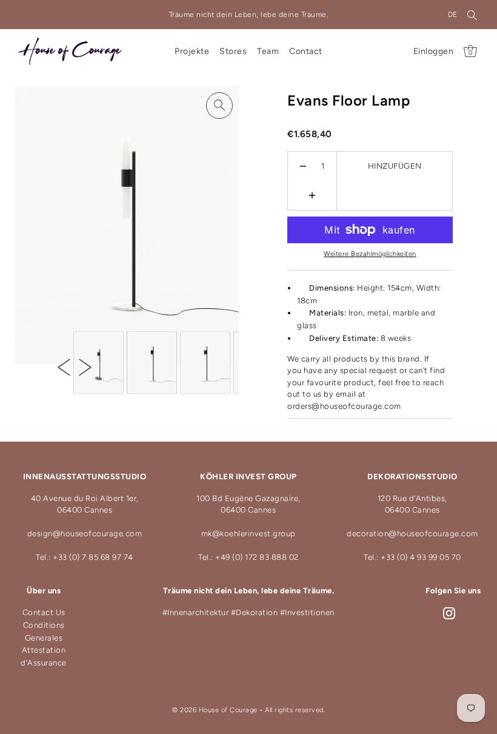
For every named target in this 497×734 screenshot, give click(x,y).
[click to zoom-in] (219, 105)
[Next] (85, 366)
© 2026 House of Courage (215, 710)
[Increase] (312, 195)
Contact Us (43, 612)
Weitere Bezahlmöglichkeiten (370, 254)
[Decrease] (303, 166)
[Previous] (64, 366)
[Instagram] (449, 613)
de (453, 14)
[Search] (472, 14)
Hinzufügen (395, 165)
